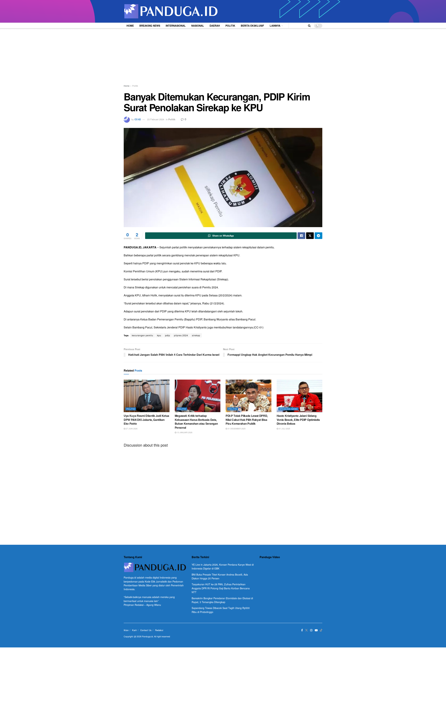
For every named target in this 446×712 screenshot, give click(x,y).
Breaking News (149, 25)
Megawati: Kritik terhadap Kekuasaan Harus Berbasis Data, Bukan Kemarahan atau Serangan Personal (196, 421)
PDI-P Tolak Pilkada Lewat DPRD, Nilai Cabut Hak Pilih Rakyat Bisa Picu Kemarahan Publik (247, 420)
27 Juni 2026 (131, 428)
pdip (167, 335)
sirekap (196, 335)
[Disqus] (223, 493)
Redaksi (159, 630)
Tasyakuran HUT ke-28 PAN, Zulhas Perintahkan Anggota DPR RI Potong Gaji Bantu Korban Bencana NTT (221, 588)
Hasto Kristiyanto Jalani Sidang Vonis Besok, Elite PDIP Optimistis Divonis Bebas (298, 420)
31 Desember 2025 (236, 428)
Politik (230, 25)
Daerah (215, 25)
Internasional (176, 25)
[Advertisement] (223, 54)
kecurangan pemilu (142, 335)
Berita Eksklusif (252, 25)
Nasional (197, 25)
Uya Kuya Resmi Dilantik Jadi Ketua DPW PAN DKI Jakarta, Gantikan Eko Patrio (146, 420)
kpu (159, 335)
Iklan (126, 630)
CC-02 (137, 119)
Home (130, 25)
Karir (134, 630)
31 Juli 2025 (284, 428)
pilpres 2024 (181, 335)
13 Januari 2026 (184, 432)
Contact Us (146, 630)
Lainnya (275, 25)
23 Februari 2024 (155, 119)
